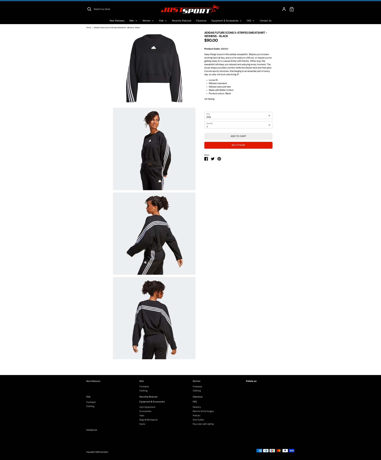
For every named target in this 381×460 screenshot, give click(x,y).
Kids (161, 20)
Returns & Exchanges (203, 411)
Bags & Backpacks (148, 419)
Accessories (145, 411)
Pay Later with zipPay (203, 424)
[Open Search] (89, 9)
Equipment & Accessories (225, 20)
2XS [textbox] (209, 117)
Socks (142, 424)
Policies (196, 415)
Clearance (201, 20)
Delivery (197, 407)
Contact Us (265, 20)
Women (147, 20)
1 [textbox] (207, 126)
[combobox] (238, 115)
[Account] (284, 8)
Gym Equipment (147, 407)
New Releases (117, 20)
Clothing (143, 390)
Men (132, 20)
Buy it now (238, 145)
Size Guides (198, 419)
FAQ (249, 20)
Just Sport (104, 452)
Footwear (144, 386)
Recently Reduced (181, 20)
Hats (141, 415)
